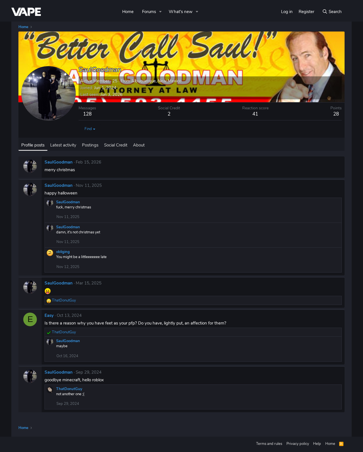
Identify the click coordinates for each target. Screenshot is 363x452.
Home (128, 11)
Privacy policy (297, 443)
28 (336, 114)
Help (317, 443)
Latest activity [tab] (63, 145)
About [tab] (139, 145)
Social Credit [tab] (115, 145)
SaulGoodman (59, 162)
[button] (160, 12)
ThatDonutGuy (69, 389)
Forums (149, 11)
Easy (49, 315)
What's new (181, 11)
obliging (63, 251)
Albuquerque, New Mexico (156, 81)
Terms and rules (269, 443)
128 (87, 114)
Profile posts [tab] (33, 145)
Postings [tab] (90, 145)
